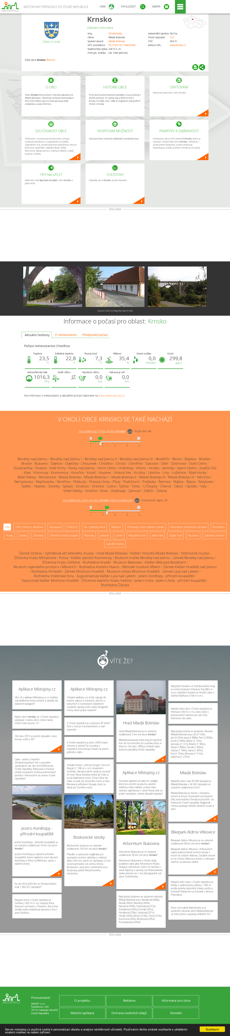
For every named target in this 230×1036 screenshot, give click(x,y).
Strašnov (82, 486)
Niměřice (63, 481)
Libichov (154, 472)
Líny (166, 472)
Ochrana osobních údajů (129, 1013)
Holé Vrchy (57, 468)
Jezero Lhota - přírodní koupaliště (181, 580)
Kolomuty (41, 472)
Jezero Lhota (144, 580)
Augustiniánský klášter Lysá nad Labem (106, 576)
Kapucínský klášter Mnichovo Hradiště (50, 580)
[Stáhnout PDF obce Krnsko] (195, 67)
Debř (165, 463)
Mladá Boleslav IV (181, 477)
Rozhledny (218, 527)
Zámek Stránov (30, 553)
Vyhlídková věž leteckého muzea (69, 553)
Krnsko (99, 19)
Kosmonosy (59, 472)
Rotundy (89, 535)
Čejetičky (71, 463)
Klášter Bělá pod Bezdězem (165, 562)
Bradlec (204, 459)
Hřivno (141, 468)
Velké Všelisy (72, 490)
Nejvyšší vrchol (137, 535)
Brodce (26, 463)
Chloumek (88, 463)
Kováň (91, 472)
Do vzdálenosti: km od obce (102, 431)
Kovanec (105, 472)
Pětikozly (79, 481)
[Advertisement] (115, 236)
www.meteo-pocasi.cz (112, 395)
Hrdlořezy (126, 468)
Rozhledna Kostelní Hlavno (99, 567)
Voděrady (118, 490)
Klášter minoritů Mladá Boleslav (154, 553)
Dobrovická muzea (195, 553)
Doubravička (23, 468)
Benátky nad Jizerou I (66, 459)
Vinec (104, 490)
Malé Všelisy (27, 477)
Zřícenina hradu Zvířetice (61, 562)
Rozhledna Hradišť (97, 562)
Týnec (136, 486)
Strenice (98, 486)
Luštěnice (179, 472)
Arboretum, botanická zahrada (188, 527)
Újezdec (192, 486)
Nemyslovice (23, 481)
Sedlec (26, 486)
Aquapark (55, 527)
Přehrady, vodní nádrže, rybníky (145, 527)
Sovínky (54, 486)
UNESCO (72, 527)
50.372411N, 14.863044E (122, 45)
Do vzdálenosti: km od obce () (98, 500)
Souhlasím (212, 1029)
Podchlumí (131, 481)
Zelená (161, 490)
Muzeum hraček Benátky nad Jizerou (142, 557)
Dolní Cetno (198, 463)
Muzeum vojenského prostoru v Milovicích (45, 567)
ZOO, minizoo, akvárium (29, 527)
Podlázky (149, 481)
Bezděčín (163, 459)
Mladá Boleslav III (152, 477)
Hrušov (154, 468)
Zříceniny (38, 535)
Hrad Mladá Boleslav (111, 553)
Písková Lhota (99, 481)
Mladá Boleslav (116, 41)
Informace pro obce (176, 1000)
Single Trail (175, 535)
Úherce (165, 486)
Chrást (121, 463)
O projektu (82, 1000)
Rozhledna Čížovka (115, 585)
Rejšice (178, 481)
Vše (7, 527)
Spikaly (67, 486)
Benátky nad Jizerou (32, 459)
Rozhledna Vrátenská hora (54, 576)
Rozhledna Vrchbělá (46, 571)
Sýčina (124, 486)
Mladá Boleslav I (96, 477)
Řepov (191, 481)
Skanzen (116, 527)
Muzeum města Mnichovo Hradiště (133, 571)
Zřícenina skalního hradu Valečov (107, 580)
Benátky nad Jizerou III (136, 459)
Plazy (116, 481)
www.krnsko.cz (178, 45)
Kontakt (176, 1013)
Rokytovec (206, 481)
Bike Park (157, 535)
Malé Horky (197, 472)
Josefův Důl (208, 468)
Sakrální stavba (115, 544)
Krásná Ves (122, 472)
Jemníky (168, 468)
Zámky (23, 535)
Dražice (40, 468)
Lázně (118, 535)
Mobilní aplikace (82, 1013)
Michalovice (47, 477)
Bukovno (41, 463)
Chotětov (106, 463)
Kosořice (77, 472)
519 (172, 37)
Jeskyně (104, 535)
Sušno (111, 486)
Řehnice (51, 59)
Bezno (177, 459)
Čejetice (56, 463)
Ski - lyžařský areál (94, 527)
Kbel (27, 472)
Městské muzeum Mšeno (141, 567)
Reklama (129, 1000)
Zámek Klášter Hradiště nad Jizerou (190, 567)
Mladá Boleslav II (123, 477)
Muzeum (193, 535)
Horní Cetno (107, 468)
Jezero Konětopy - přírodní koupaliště (166, 576)
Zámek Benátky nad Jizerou (193, 557)
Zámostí (134, 490)
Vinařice (91, 490)
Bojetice (190, 459)
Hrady (9, 535)
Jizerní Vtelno (187, 468)
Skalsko (39, 486)
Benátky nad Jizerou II (101, 459)
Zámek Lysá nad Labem (180, 571)
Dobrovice (178, 463)
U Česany (150, 486)
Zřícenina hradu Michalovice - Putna (41, 557)
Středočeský (115, 33)
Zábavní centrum (214, 535)
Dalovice (152, 463)
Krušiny (139, 472)
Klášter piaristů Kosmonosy (91, 557)
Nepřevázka (45, 481)
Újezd (178, 486)
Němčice (203, 477)
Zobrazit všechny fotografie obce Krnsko (115, 310)
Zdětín (149, 490)
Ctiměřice (135, 463)
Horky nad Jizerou (81, 468)
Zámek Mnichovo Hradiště (84, 571)
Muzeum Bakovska (127, 562)
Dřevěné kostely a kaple (64, 535)
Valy (203, 486)
